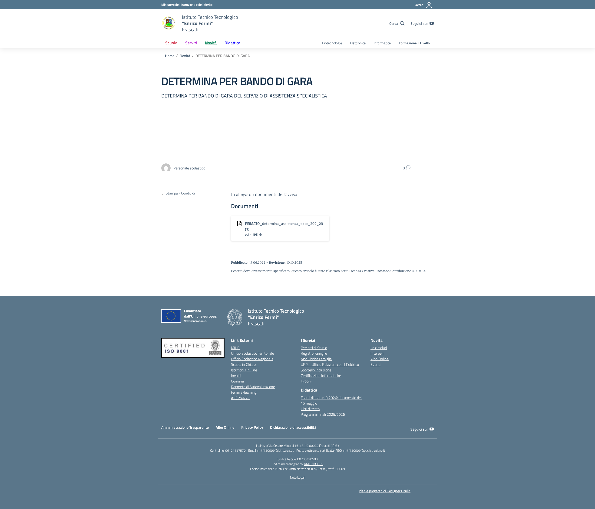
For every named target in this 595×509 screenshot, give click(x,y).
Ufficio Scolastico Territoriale (252, 353)
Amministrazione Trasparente (185, 427)
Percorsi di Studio (314, 347)
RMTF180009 (313, 463)
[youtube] (432, 23)
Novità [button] (211, 43)
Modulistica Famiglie (316, 359)
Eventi (375, 364)
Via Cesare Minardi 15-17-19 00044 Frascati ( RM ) (303, 445)
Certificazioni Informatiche (321, 375)
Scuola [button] (171, 43)
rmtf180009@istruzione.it (275, 450)
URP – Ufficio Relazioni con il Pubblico (330, 364)
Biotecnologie (332, 43)
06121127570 (235, 450)
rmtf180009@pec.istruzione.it (364, 450)
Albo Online (379, 359)
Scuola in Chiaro (243, 364)
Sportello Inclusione (316, 370)
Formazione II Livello (414, 43)
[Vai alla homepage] (168, 23)
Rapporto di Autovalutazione (253, 386)
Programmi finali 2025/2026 (323, 414)
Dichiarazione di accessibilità (293, 427)
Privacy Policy (252, 427)
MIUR (235, 347)
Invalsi (236, 375)
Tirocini (306, 381)
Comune (237, 381)
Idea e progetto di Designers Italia (384, 491)
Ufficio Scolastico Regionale (252, 359)
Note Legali (297, 477)
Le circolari (378, 347)
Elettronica (358, 43)
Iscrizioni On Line (244, 370)
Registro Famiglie (314, 353)
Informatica (382, 43)
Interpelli (377, 353)
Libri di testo (310, 409)
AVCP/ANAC (240, 398)
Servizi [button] (191, 43)
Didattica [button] (232, 43)
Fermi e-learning (244, 392)
